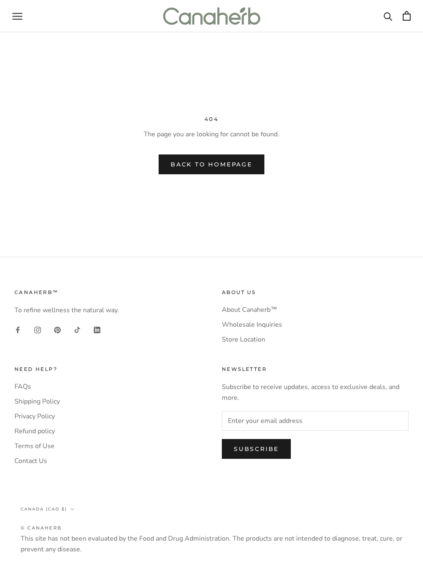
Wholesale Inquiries (252, 324)
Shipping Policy (37, 401)
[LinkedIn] (97, 329)
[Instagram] (37, 329)
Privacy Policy (34, 416)
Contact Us (30, 460)
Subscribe (256, 449)
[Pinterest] (57, 329)
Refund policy (34, 431)
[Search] (388, 16)
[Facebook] (17, 329)
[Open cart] (407, 16)
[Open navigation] (17, 16)
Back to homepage (211, 164)
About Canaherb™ (249, 309)
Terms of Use (34, 446)
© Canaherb (41, 528)
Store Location (243, 339)
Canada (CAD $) (44, 509)
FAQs (22, 386)
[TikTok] (77, 329)
